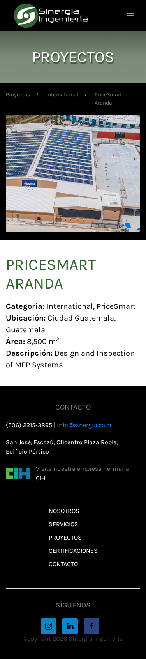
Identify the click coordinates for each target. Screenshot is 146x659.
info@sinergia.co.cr (84, 425)
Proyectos (18, 94)
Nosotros (64, 511)
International (62, 94)
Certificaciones (73, 550)
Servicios (63, 524)
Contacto (63, 564)
